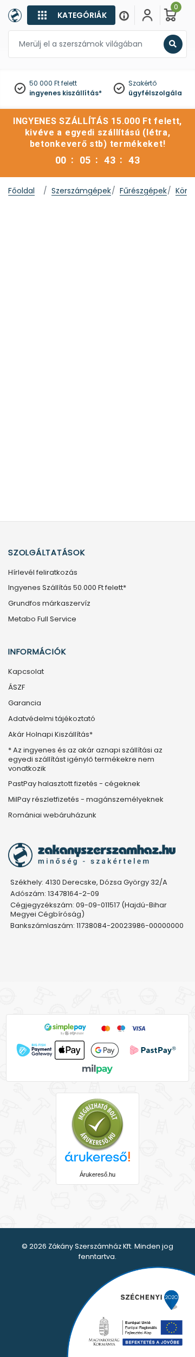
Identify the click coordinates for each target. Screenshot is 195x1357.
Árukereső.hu (97, 1174)
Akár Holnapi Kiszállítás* (50, 734)
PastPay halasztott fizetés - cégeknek (74, 784)
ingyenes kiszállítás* (65, 93)
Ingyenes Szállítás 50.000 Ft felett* (67, 588)
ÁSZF (16, 687)
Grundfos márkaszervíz (49, 603)
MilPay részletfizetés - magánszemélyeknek (86, 799)
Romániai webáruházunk (52, 815)
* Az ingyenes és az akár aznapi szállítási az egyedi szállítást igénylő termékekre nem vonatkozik (85, 760)
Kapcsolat (26, 672)
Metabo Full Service (42, 619)
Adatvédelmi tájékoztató (51, 719)
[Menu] (124, 15)
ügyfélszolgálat (156, 93)
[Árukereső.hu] (97, 1124)
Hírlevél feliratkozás (42, 572)
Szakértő (142, 83)
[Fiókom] (147, 15)
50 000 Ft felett (53, 83)
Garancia (24, 703)
